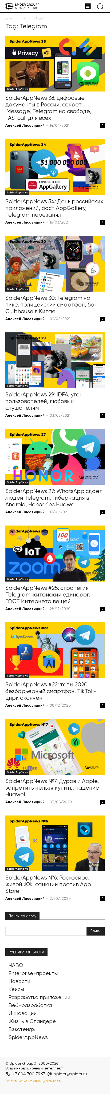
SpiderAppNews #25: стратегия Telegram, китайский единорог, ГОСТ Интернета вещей (47, 595)
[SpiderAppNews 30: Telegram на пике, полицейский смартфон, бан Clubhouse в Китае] (55, 264)
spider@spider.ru (70, 1074)
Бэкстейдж (22, 1029)
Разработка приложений (39, 997)
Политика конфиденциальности (33, 1081)
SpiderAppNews (17, 89)
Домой (10, 18)
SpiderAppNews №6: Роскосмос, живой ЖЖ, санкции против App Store (48, 884)
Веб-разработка (30, 1005)
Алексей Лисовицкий (25, 126)
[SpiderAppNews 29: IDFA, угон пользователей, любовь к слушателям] (55, 360)
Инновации (23, 1013)
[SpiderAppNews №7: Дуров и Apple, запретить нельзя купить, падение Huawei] (55, 747)
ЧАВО (16, 965)
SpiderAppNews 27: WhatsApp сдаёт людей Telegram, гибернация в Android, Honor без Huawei (53, 498)
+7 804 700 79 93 (29, 1074)
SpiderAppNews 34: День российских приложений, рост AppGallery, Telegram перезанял (54, 208)
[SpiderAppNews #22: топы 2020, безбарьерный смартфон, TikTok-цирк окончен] (55, 650)
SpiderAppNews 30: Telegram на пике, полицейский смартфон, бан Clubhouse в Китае (51, 305)
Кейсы (16, 989)
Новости (19, 981)
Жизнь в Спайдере (32, 1021)
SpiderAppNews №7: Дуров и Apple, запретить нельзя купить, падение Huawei (52, 788)
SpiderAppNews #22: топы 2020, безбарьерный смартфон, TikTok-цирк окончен (51, 691)
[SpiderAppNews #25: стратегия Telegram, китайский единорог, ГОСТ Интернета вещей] (55, 553)
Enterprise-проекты (33, 973)
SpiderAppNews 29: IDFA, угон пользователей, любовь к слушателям (44, 401)
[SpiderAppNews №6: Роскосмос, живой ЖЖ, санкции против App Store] (55, 843)
